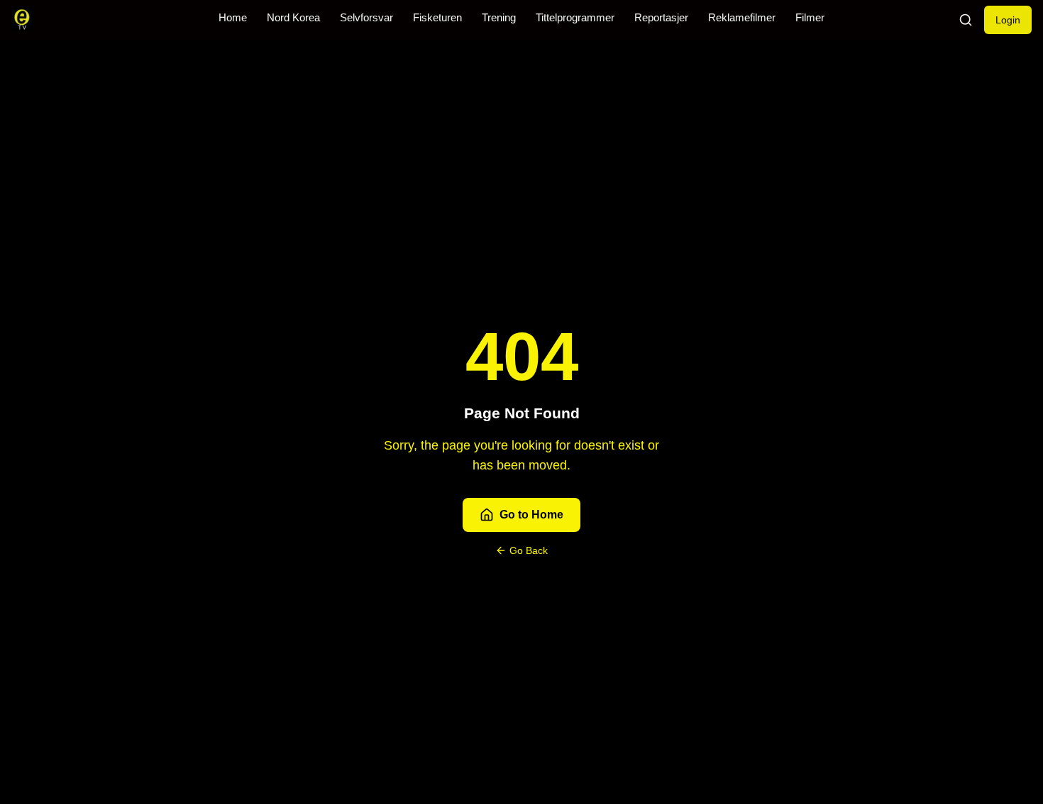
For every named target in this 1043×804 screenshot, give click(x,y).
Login (1007, 20)
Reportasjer (661, 17)
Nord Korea (293, 17)
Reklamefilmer (742, 17)
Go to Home (531, 515)
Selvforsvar (366, 17)
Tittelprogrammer (575, 17)
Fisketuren (437, 17)
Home (233, 17)
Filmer (809, 17)
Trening (499, 17)
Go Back (528, 550)
